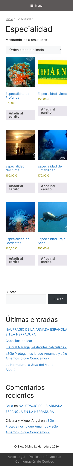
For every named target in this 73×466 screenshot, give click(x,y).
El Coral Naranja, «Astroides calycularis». (36, 347)
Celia (9, 406)
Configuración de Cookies (34, 461)
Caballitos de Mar (19, 341)
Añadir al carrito (16, 114)
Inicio (9, 19)
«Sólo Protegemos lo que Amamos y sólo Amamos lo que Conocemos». (32, 426)
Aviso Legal (16, 457)
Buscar (11, 292)
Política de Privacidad (45, 457)
